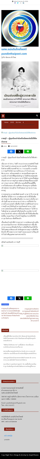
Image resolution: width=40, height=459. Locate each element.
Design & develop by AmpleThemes (26, 455)
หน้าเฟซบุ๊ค (8, 436)
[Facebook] (15, 3)
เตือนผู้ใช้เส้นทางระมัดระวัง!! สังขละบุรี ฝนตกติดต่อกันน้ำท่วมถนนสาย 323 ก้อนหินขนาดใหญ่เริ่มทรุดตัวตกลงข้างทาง (19, 338)
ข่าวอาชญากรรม (5, 304)
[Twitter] (18, 3)
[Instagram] (20, 3)
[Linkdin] (23, 3)
